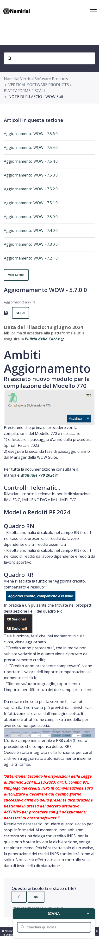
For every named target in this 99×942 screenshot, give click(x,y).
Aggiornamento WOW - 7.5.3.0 (31, 175)
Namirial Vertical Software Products (36, 78)
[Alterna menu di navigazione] (93, 11)
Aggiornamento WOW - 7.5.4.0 (31, 161)
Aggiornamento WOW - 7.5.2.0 (31, 189)
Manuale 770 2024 (38, 475)
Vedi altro (16, 275)
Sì (19, 897)
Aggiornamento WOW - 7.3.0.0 (31, 244)
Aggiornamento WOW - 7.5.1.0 (31, 202)
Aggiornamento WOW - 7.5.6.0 (31, 133)
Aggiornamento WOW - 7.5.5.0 (31, 147)
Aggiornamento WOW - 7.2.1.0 (31, 258)
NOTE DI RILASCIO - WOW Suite (37, 96)
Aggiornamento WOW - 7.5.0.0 (31, 216)
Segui (20, 313)
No (36, 897)
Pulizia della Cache (42, 339)
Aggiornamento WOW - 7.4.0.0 (31, 230)
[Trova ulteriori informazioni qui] (54, 923)
